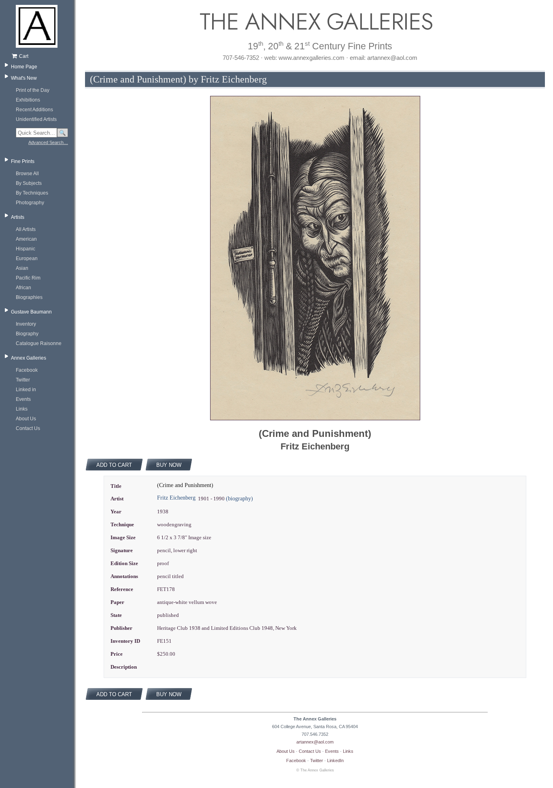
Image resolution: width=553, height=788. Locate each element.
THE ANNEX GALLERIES (315, 21)
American (26, 239)
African (23, 287)
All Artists (26, 229)
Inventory (26, 324)
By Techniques (32, 193)
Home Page (24, 67)
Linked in (26, 389)
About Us (26, 419)
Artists (17, 217)
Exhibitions (28, 100)
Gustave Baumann (31, 312)
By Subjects (29, 183)
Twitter (23, 380)
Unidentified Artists (36, 119)
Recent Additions (34, 109)
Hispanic (25, 249)
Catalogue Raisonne (39, 343)
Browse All (27, 173)
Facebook (27, 370)
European (27, 258)
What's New (24, 78)
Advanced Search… (48, 142)
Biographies (29, 297)
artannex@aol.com (315, 741)
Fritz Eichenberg (176, 498)
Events (23, 399)
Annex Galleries (28, 358)
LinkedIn (335, 760)
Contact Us (28, 428)
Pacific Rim (28, 278)
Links (22, 409)
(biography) (239, 499)
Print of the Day (32, 90)
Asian (22, 268)
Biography (27, 334)
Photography (30, 202)
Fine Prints (22, 161)
